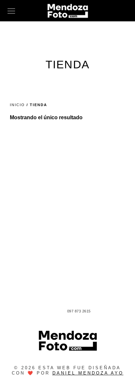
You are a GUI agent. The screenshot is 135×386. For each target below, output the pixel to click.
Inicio (17, 105)
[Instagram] (52, 312)
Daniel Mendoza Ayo (88, 373)
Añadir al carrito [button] (69, 262)
